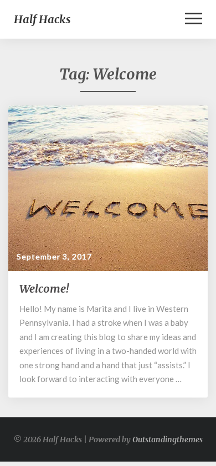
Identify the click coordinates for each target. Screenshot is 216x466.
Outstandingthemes (167, 439)
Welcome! (44, 288)
